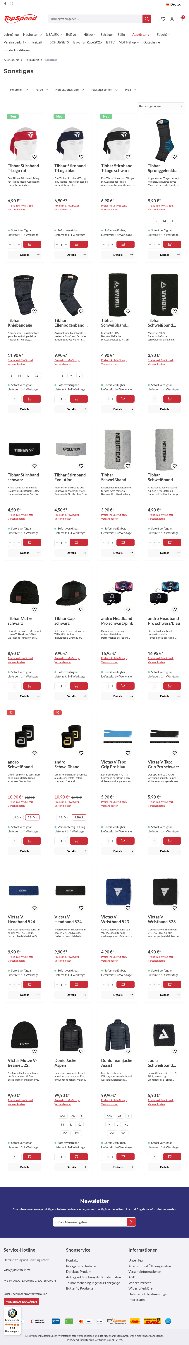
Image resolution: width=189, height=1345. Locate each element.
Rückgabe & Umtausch (82, 1266)
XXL (65, 1133)
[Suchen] (146, 19)
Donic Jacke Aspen (65, 1063)
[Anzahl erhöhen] (19, 245)
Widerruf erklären (141, 1288)
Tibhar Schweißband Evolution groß (161, 477)
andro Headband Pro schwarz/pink (117, 621)
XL (36, 375)
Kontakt (72, 1260)
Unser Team (136, 1260)
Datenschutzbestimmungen (148, 1294)
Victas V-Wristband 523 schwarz (162, 919)
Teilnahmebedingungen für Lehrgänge (93, 1283)
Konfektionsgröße (67, 89)
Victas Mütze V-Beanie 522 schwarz (22, 1063)
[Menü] (18, 1308)
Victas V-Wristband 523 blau (115, 919)
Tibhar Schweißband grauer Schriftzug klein (164, 323)
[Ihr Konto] (172, 18)
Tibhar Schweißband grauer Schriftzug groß (117, 323)
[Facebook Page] (5, 3)
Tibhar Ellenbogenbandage (70, 323)
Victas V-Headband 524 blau (21, 919)
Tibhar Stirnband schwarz (23, 477)
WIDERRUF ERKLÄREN (21, 1301)
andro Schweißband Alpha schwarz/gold (67, 764)
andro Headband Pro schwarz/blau (164, 621)
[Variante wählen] (172, 244)
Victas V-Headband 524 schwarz (68, 919)
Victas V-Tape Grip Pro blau (113, 764)
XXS (62, 1115)
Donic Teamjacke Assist (116, 1063)
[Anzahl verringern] (10, 245)
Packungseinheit (102, 89)
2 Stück (32, 817)
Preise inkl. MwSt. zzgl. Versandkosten (20, 207)
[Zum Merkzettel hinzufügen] (34, 156)
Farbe (39, 89)
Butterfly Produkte (79, 1288)
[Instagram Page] (11, 3)
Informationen (143, 1250)
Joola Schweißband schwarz (160, 1063)
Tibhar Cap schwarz (64, 621)
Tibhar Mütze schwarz (20, 621)
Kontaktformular (36, 1293)
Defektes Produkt (79, 1272)
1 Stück (16, 817)
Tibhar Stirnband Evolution (70, 477)
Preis (128, 89)
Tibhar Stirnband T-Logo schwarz (117, 168)
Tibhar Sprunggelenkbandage (164, 168)
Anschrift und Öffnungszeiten (149, 1266)
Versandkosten (85, 1335)
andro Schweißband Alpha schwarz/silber (21, 764)
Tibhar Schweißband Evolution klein (115, 477)
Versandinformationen (144, 1272)
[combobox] (95, 19)
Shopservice (78, 1250)
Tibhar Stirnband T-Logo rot (23, 168)
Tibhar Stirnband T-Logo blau (70, 168)
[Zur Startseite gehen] (22, 19)
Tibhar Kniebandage (20, 323)
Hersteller (16, 89)
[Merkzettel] (163, 18)
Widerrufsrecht (139, 1283)
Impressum (136, 1300)
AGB (131, 1277)
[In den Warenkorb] (32, 244)
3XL (76, 1133)
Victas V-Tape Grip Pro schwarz (163, 764)
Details (24, 254)
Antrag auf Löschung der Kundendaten (93, 1277)
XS (73, 1115)
